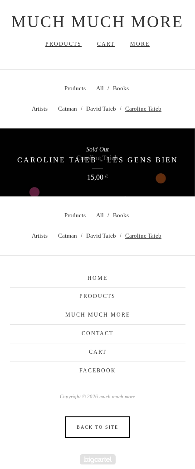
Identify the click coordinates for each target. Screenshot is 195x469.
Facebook (97, 370)
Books (121, 88)
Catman (67, 108)
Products (63, 44)
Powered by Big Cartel (98, 459)
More (140, 44)
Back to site (97, 427)
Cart (106, 44)
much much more (97, 22)
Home (97, 278)
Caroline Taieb (143, 108)
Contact (97, 333)
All (100, 88)
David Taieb (101, 108)
